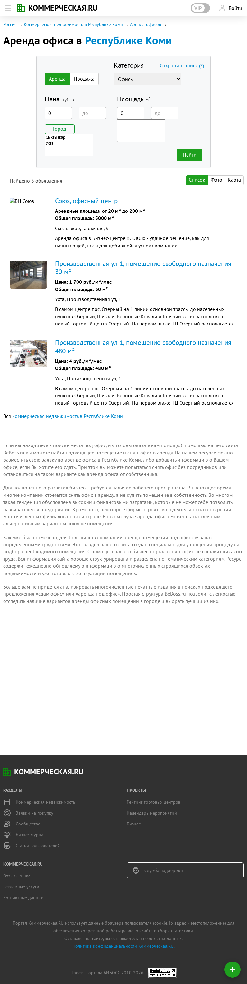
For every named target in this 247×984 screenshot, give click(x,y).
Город (59, 128)
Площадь (134, 99)
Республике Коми (128, 40)
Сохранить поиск (182, 65)
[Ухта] (69, 143)
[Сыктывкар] (69, 137)
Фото (216, 180)
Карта (234, 180)
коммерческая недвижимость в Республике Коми (67, 416)
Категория (129, 65)
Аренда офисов (145, 24)
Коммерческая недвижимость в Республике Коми (73, 24)
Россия (10, 24)
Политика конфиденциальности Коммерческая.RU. (123, 946)
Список (197, 180)
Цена (59, 99)
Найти (190, 154)
